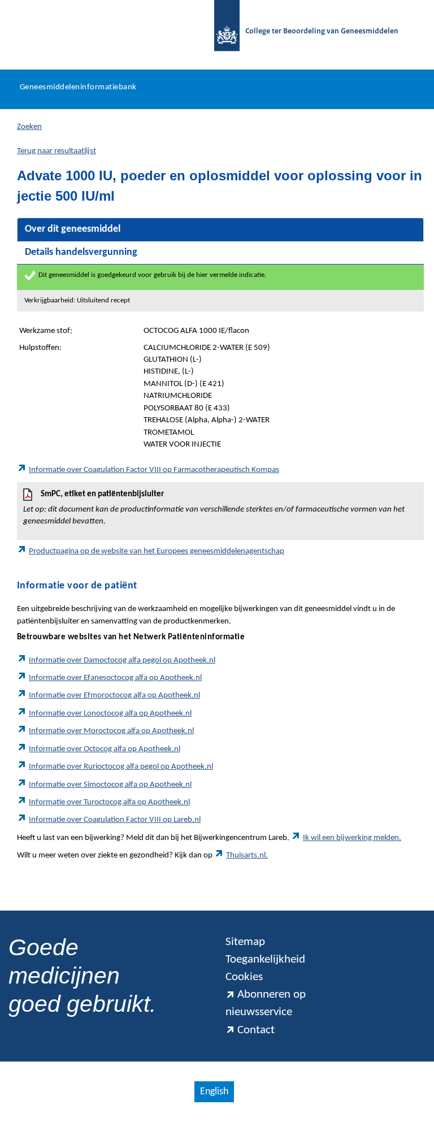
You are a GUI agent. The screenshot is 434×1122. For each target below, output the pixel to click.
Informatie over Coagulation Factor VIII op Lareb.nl (115, 820)
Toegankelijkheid (265, 959)
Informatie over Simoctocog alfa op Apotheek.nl (110, 785)
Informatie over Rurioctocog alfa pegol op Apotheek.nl (121, 767)
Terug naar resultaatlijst (56, 151)
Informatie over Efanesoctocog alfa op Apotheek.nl (115, 678)
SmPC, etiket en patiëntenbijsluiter (214, 508)
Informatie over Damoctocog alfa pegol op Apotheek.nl (122, 660)
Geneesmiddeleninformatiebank (78, 87)
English (214, 1091)
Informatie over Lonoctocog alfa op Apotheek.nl (110, 713)
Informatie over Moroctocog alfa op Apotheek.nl (111, 731)
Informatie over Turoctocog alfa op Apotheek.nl (109, 802)
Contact (256, 1030)
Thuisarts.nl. (247, 855)
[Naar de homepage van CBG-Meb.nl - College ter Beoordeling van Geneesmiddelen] (221, 32)
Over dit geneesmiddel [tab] (72, 229)
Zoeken (29, 127)
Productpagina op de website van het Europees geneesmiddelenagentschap (156, 551)
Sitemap (245, 942)
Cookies (244, 977)
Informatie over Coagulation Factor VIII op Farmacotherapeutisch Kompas (154, 470)
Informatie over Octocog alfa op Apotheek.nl (104, 749)
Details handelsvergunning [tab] (81, 252)
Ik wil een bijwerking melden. (352, 838)
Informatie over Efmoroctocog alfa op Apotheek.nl (114, 695)
